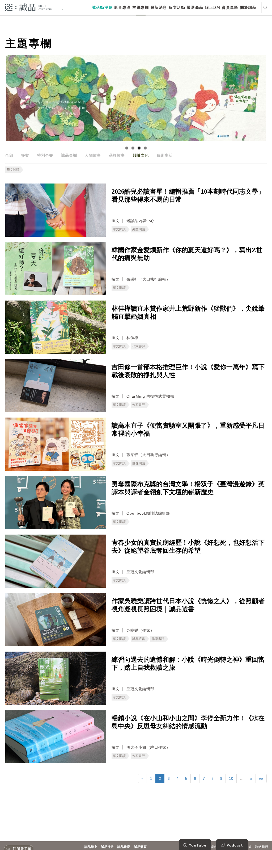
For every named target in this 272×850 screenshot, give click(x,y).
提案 (25, 155)
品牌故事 (117, 155)
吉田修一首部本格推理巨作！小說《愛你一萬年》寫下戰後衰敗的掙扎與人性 (188, 371)
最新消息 (159, 8)
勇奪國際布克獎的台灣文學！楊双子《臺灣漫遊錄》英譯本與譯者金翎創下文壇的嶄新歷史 (188, 488)
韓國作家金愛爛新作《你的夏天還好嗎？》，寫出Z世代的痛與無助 (187, 254)
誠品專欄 (69, 155)
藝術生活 (165, 155)
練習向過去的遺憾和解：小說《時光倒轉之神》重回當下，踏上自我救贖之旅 (188, 663)
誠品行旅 (107, 847)
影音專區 (122, 8)
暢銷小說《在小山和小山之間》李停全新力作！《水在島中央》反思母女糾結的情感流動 (188, 722)
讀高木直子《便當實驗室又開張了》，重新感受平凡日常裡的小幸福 (188, 429)
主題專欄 (140, 8)
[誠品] (28, 7)
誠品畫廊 (123, 847)
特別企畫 (45, 155)
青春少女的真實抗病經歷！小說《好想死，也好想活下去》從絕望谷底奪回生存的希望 (188, 546)
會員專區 (230, 8)
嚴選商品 (195, 8)
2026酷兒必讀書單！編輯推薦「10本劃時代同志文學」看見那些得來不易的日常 (188, 195)
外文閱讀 (138, 229)
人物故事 (93, 155)
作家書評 (138, 346)
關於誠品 (248, 8)
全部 (9, 155)
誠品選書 (138, 639)
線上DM (212, 8)
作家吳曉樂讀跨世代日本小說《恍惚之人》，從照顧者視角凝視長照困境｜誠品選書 (188, 605)
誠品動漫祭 (102, 8)
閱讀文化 (141, 155)
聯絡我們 (261, 847)
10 (231, 778)
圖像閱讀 (138, 463)
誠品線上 (90, 847)
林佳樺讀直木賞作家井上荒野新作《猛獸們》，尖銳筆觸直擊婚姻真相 (188, 312)
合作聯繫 (212, 847)
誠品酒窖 (140, 847)
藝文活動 (177, 8)
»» (261, 778)
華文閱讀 (13, 170)
